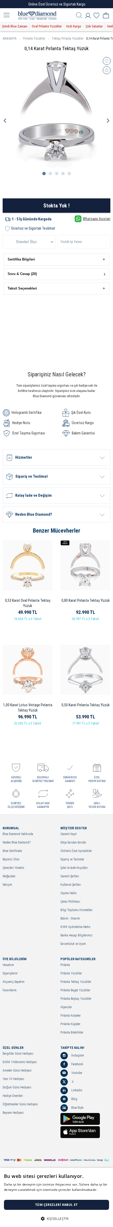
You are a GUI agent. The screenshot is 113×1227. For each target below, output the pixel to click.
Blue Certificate (12, 851)
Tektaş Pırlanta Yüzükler (68, 38)
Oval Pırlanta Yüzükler (47, 26)
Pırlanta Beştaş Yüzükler (75, 999)
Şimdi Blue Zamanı (14, 26)
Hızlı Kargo (73, 26)
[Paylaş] (107, 70)
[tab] (44, 173)
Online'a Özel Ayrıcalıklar (76, 851)
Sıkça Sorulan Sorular (73, 842)
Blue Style (76, 1108)
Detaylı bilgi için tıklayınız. (23, 1195)
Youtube (76, 1073)
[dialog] (56, 1197)
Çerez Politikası (70, 901)
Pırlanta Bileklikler (71, 1032)
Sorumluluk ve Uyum (73, 944)
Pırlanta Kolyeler (70, 1015)
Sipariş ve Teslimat (72, 859)
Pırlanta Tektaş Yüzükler (75, 982)
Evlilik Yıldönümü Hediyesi (20, 1062)
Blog (73, 1099)
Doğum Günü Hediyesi (17, 1087)
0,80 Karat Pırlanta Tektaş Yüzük (85, 600)
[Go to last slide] (5, 120)
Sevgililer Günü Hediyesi (18, 1053)
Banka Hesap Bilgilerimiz (76, 935)
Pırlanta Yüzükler (34, 38)
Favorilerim (10, 990)
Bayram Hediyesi (13, 1113)
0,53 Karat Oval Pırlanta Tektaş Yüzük (27, 603)
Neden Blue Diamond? (16, 842)
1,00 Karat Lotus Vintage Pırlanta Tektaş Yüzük (27, 707)
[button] (56, 259)
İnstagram (77, 1055)
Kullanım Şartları (70, 885)
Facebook (76, 1064)
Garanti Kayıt (68, 834)
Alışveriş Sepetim (13, 982)
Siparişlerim (10, 973)
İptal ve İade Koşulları (74, 868)
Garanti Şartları (69, 876)
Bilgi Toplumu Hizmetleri (76, 910)
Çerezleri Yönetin (13, 868)
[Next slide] (107, 120)
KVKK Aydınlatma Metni (75, 927)
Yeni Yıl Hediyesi (13, 1079)
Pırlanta (65, 965)
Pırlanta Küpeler (70, 1024)
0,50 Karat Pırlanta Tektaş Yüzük (85, 705)
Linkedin (76, 1090)
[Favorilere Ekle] (107, 61)
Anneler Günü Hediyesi (17, 1070)
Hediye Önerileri (13, 1096)
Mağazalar (9, 876)
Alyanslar (66, 1007)
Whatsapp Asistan (96, 219)
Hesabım (8, 965)
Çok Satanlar (94, 26)
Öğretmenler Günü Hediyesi (20, 1104)
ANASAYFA (10, 38)
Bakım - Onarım (70, 918)
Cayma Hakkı (68, 893)
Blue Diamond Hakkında (18, 834)
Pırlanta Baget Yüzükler (75, 990)
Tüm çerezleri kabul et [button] (56, 1204)
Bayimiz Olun (11, 859)
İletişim (7, 885)
